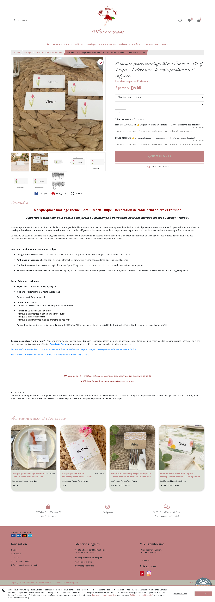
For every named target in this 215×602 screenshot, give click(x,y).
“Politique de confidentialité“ (141, 595)
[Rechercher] (15, 20)
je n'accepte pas (180, 593)
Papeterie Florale (59, 344)
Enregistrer (61, 193)
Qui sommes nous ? (20, 561)
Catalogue (16, 553)
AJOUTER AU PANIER (159, 156)
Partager (42, 193)
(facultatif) (159, 125)
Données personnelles (84, 566)
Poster (78, 193)
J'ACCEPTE (203, 593)
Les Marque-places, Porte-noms (49, 52)
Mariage (27, 52)
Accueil (17, 52)
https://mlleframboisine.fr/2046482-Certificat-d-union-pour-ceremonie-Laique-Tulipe (50, 354)
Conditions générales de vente (25, 565)
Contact (15, 557)
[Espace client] (180, 20)
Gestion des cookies (83, 562)
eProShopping (72, 582)
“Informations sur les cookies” (104, 595)
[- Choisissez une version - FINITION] (159, 97)
